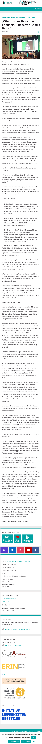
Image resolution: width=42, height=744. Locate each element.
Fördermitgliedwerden (7, 541)
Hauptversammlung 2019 (27, 17)
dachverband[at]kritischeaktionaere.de (18, 561)
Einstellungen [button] (26, 741)
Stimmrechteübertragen (27, 541)
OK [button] (34, 738)
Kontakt (31, 731)
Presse (39, 731)
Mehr (33, 741)
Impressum (23, 731)
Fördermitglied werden (9, 598)
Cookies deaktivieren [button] (14, 741)
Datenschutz (14, 731)
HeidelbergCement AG (10, 17)
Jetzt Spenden (6, 602)
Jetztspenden (17, 541)
